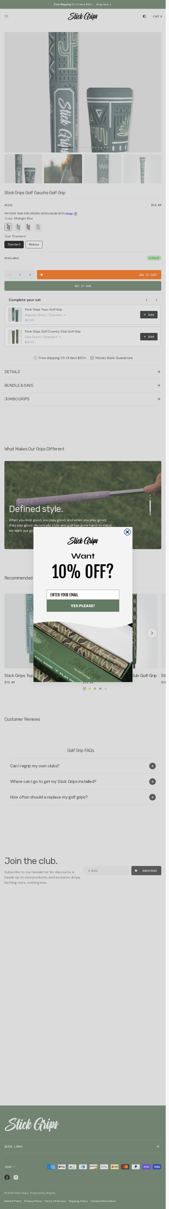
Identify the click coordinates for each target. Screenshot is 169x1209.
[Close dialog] (127, 532)
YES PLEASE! (83, 605)
